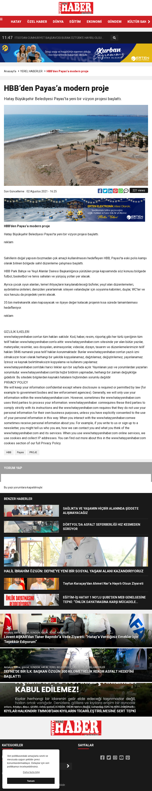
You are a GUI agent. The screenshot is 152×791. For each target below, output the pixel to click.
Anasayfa (10, 71)
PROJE (33, 452)
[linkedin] (110, 191)
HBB (8, 452)
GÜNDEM (115, 22)
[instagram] (115, 758)
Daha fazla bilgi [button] (31, 772)
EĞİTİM (75, 22)
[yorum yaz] (126, 191)
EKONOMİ (94, 22)
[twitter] (105, 191)
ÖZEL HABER (37, 22)
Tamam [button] (31, 781)
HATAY (16, 22)
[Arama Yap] (114, 37)
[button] (149, 22)
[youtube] (121, 758)
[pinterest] (115, 191)
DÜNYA (58, 22)
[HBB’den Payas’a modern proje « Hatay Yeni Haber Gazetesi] (76, 7)
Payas (20, 452)
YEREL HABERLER (31, 71)
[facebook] (100, 191)
